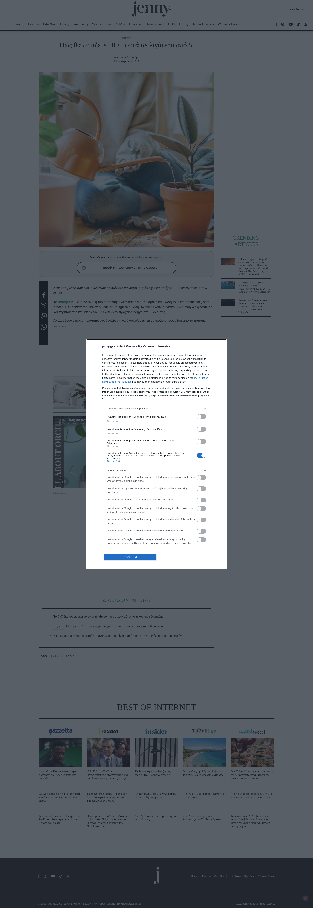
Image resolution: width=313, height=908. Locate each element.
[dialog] (156, 454)
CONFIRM (130, 557)
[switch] (201, 416)
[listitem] (156, 409)
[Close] (219, 346)
